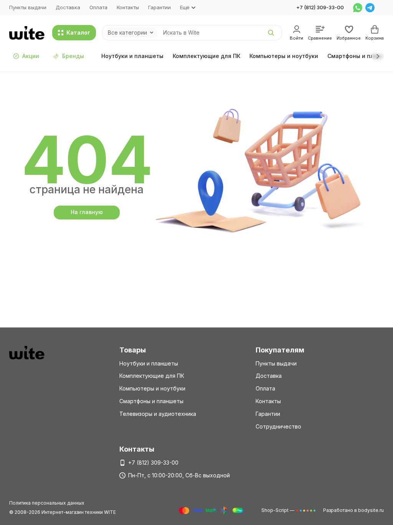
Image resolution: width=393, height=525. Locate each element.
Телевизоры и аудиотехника (157, 413)
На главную (87, 212)
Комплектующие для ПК (206, 56)
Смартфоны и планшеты (151, 401)
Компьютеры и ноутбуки (283, 56)
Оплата (98, 7)
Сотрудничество (278, 426)
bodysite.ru (371, 510)
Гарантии (159, 7)
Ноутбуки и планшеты (132, 56)
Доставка (68, 7)
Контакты (128, 7)
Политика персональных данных (46, 503)
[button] (378, 56)
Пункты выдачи (27, 7)
